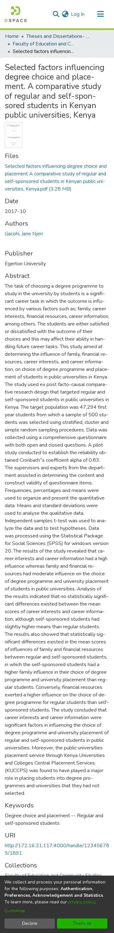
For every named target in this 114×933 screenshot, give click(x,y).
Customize (14, 911)
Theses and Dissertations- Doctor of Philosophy (58, 36)
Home (12, 36)
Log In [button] (78, 14)
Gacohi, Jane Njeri (24, 233)
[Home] (16, 14)
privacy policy (81, 902)
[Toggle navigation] (100, 14)
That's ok (82, 923)
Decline (29, 923)
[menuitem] (65, 14)
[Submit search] (56, 14)
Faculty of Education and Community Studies (44, 43)
